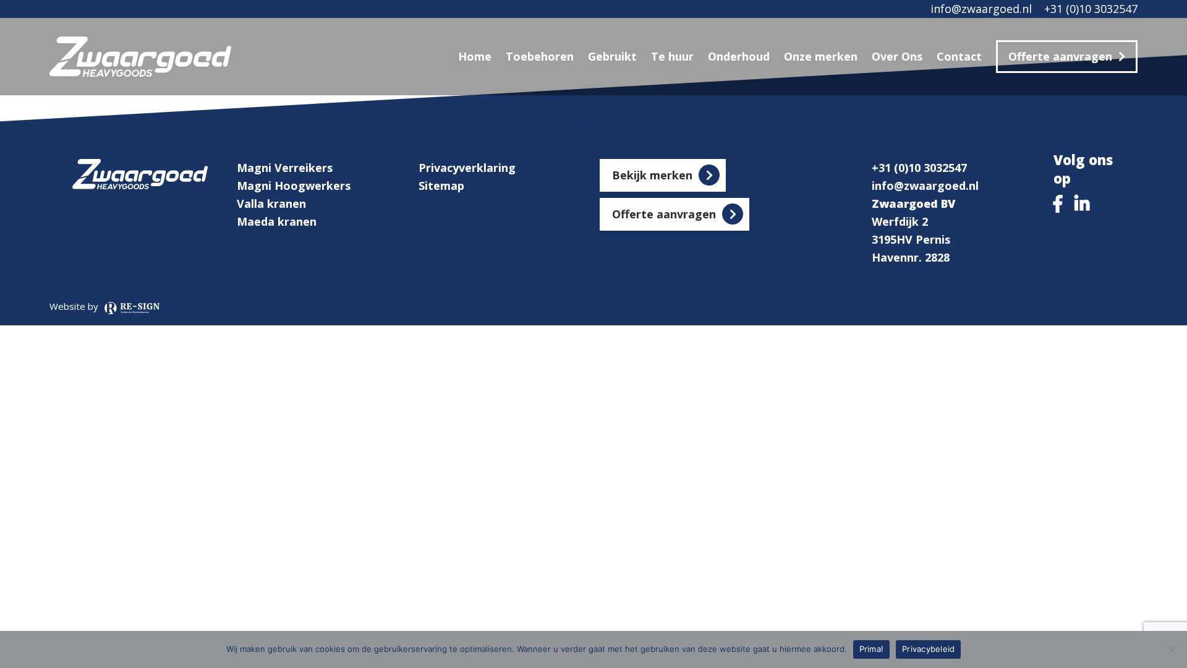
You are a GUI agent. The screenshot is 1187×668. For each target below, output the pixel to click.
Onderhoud (739, 56)
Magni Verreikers (285, 167)
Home (474, 56)
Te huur (672, 56)
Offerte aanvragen (1060, 56)
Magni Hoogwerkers (294, 185)
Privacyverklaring (467, 167)
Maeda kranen (277, 221)
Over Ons (897, 56)
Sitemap (441, 185)
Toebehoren (540, 56)
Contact (959, 56)
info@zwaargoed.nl (981, 8)
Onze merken (820, 56)
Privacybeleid (928, 649)
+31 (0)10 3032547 (1091, 8)
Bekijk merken (652, 175)
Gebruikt (612, 56)
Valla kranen (271, 203)
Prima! (871, 649)
